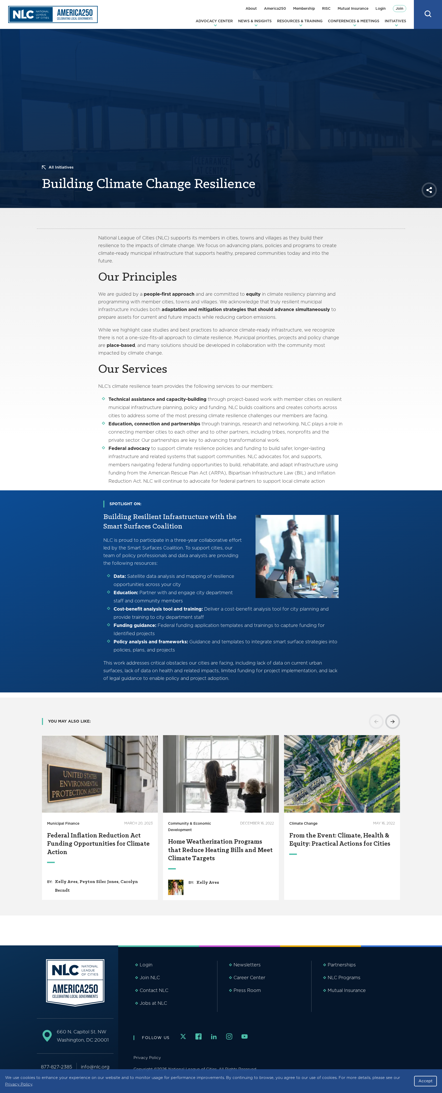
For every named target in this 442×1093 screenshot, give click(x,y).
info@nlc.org (95, 1066)
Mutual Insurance (353, 8)
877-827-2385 (56, 1066)
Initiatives (395, 21)
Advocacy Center (214, 21)
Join (399, 8)
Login (380, 8)
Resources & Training (300, 21)
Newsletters (247, 964)
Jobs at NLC (153, 1003)
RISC (326, 8)
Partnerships (342, 964)
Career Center (249, 977)
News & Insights (255, 21)
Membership (304, 8)
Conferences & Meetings (353, 21)
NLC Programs (344, 977)
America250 (275, 8)
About (251, 8)
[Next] (392, 721)
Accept (425, 1081)
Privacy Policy (18, 1084)
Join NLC (150, 977)
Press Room (247, 990)
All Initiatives (61, 167)
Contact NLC (154, 990)
